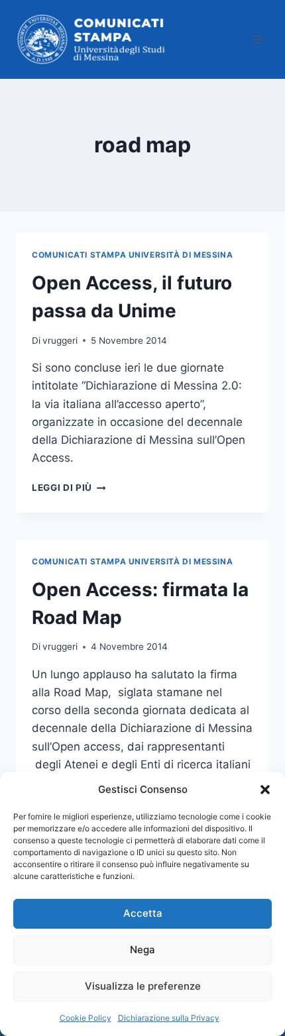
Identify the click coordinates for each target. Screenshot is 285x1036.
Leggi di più (69, 487)
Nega (142, 949)
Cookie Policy (85, 1018)
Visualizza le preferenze (143, 986)
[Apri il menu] (257, 39)
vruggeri (60, 340)
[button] (265, 789)
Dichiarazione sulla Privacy (168, 1018)
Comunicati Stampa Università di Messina (132, 255)
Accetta (142, 913)
